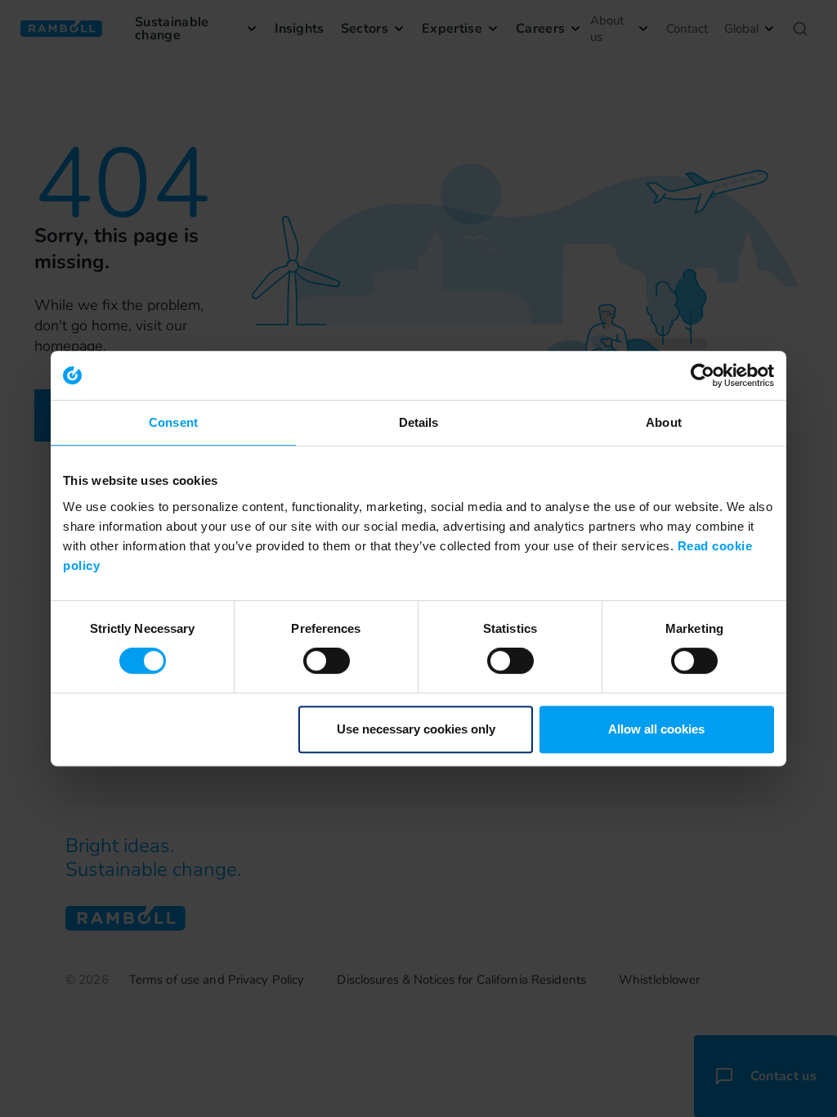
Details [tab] (419, 422)
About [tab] (664, 422)
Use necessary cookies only (416, 729)
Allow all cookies (656, 729)
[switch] (326, 661)
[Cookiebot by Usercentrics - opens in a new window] (702, 375)
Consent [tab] (173, 422)
